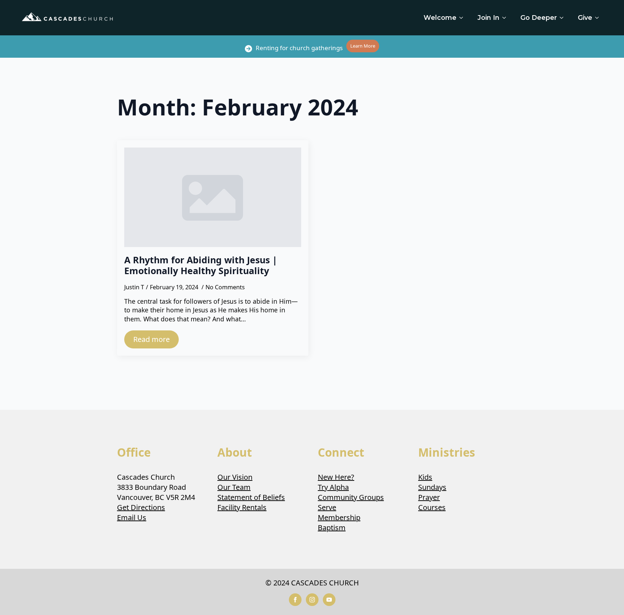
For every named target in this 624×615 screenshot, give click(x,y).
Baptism (332, 527)
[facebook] (295, 599)
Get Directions (141, 507)
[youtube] (329, 599)
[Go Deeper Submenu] (564, 17)
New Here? (336, 477)
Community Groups (351, 497)
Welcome (440, 18)
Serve (327, 507)
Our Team (234, 487)
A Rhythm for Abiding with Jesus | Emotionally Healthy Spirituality (200, 265)
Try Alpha (333, 487)
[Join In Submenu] (506, 17)
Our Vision (234, 477)
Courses (432, 507)
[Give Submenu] (599, 17)
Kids (425, 477)
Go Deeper (538, 18)
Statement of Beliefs (251, 497)
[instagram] (312, 599)
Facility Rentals (241, 507)
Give (585, 18)
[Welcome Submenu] (463, 17)
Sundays (432, 487)
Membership (339, 517)
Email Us (131, 517)
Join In (488, 18)
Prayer (429, 497)
